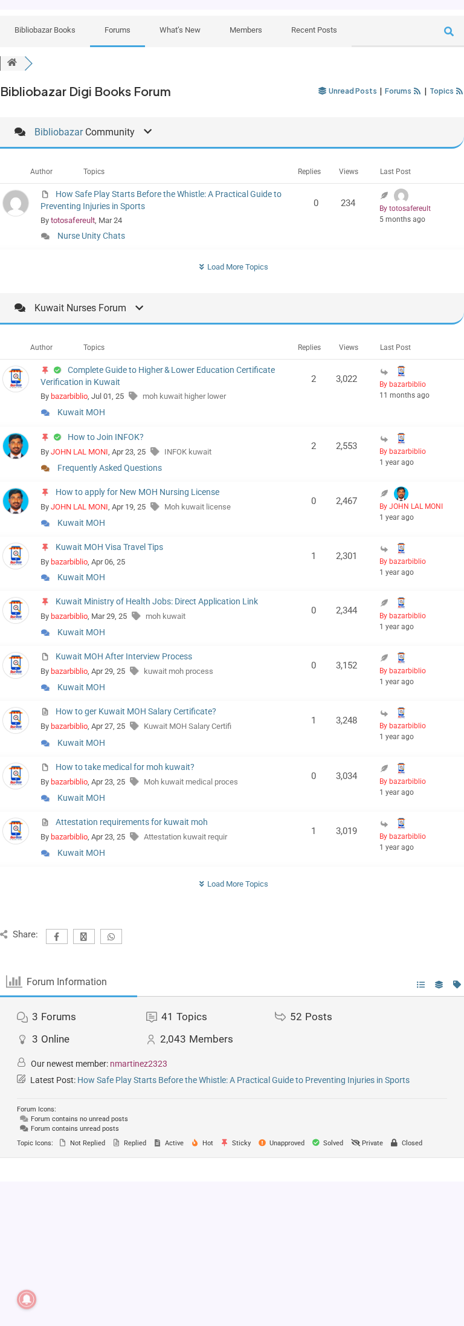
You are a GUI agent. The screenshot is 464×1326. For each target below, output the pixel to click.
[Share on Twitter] (33, 1247)
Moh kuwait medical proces (191, 781)
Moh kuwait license (197, 506)
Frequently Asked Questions (109, 468)
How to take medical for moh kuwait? (125, 767)
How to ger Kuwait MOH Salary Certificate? (136, 711)
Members (246, 29)
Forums (117, 29)
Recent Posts (314, 29)
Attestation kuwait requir (185, 836)
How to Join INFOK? (106, 437)
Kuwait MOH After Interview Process (124, 656)
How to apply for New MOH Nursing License (137, 492)
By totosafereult (405, 208)
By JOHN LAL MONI (411, 506)
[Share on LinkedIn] (33, 1229)
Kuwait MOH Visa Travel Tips (109, 547)
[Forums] (12, 63)
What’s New (180, 29)
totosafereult (73, 220)
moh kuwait (165, 616)
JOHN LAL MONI (79, 451)
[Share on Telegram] (33, 1210)
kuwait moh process (178, 671)
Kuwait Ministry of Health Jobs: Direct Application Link (157, 601)
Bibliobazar (58, 132)
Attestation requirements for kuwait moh (132, 822)
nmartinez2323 (138, 1064)
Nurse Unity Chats (91, 236)
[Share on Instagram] (33, 1265)
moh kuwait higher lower (184, 396)
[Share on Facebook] (33, 1283)
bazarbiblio (69, 396)
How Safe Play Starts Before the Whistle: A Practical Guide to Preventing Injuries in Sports (243, 1080)
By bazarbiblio (402, 384)
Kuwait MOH (81, 412)
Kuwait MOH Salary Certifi (187, 726)
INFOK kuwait (187, 451)
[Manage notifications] (26, 1299)
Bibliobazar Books (45, 29)
